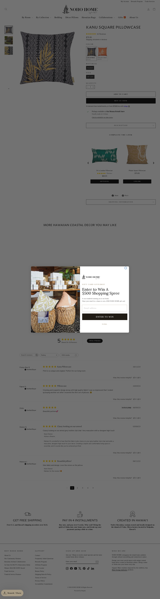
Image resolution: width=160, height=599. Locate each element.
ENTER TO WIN (105, 317)
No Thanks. (104, 324)
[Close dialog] (126, 268)
